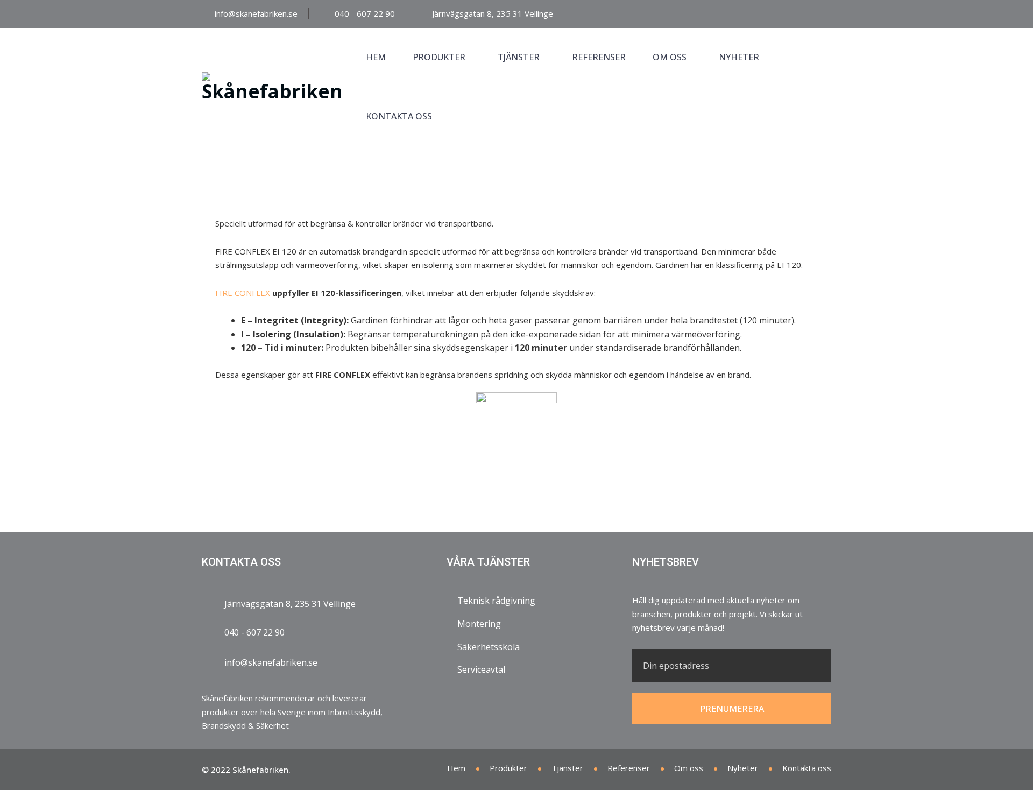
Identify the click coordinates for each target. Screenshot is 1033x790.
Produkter (439, 57)
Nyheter (739, 57)
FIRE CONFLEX (242, 292)
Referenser (599, 57)
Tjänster (519, 57)
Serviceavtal (481, 669)
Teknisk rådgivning (496, 600)
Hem (376, 57)
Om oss (670, 57)
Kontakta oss (399, 116)
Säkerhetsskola (488, 647)
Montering (479, 624)
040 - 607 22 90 (365, 13)
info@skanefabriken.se (256, 13)
